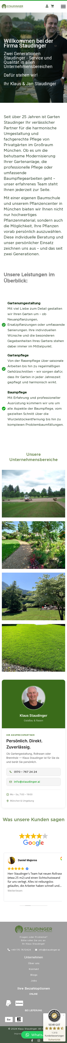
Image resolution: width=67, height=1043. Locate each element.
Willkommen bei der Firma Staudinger (28, 43)
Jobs (34, 980)
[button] (42, 1035)
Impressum (20, 1033)
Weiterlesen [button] (15, 890)
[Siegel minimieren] (64, 1015)
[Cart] (52, 5)
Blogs (33, 974)
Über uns (33, 963)
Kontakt (34, 969)
